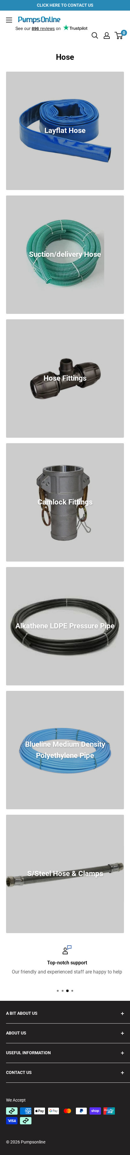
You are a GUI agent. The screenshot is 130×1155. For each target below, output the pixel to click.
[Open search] (95, 35)
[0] (119, 35)
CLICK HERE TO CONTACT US (65, 5)
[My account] (107, 35)
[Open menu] (9, 20)
